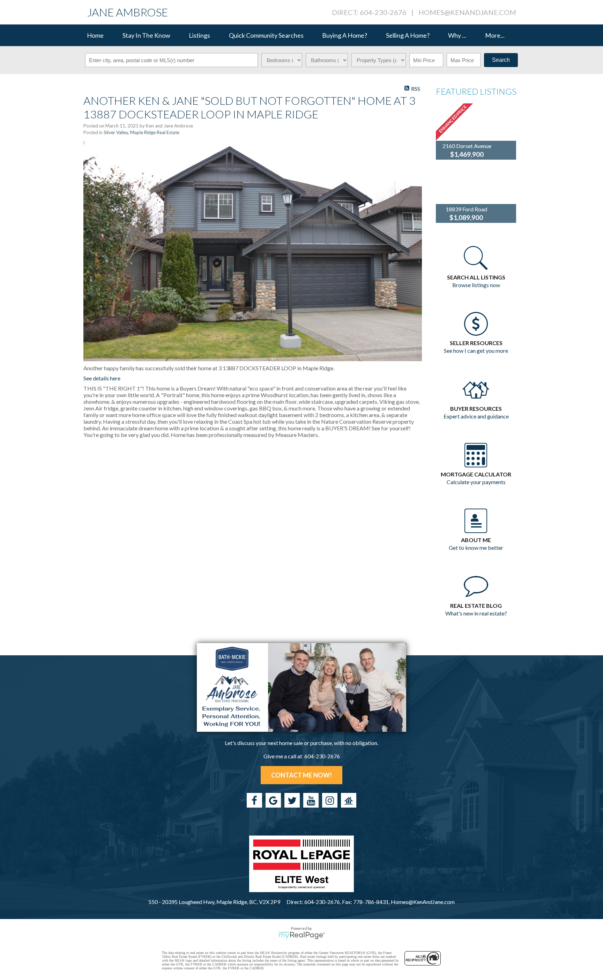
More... (495, 35)
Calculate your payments (476, 482)
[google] (273, 800)
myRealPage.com (301, 935)
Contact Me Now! (301, 775)
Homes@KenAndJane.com (467, 12)
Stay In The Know (146, 35)
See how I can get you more (476, 350)
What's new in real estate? (476, 613)
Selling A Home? (408, 35)
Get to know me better (476, 547)
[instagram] (329, 800)
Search (501, 60)
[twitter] (292, 800)
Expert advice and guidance (476, 416)
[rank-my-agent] (348, 800)
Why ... (457, 35)
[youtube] (311, 800)
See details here (101, 378)
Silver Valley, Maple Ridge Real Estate (141, 132)
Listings (199, 35)
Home (95, 35)
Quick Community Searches (266, 35)
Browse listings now (476, 285)
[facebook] (254, 800)
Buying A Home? (344, 35)
